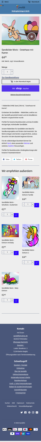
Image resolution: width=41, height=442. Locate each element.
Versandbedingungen (25, 406)
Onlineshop (20, 368)
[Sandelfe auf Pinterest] (29, 413)
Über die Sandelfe (20, 371)
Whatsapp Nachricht (20, 342)
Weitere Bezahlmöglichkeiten (20, 95)
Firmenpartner (20, 393)
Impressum (20, 403)
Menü (7, 2)
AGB (13, 403)
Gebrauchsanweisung (20, 374)
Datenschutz (30, 403)
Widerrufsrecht (12, 406)
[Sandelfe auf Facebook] (25, 413)
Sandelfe (22, 423)
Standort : (20, 345)
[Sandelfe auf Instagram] (33, 413)
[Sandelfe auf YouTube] (37, 413)
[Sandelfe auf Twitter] (21, 413)
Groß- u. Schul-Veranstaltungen (20, 383)
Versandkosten (18, 61)
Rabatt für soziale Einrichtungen (20, 387)
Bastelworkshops (20, 380)
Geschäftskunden (20, 390)
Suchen (7, 403)
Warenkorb (35, 2)
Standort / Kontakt (20, 365)
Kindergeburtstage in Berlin (20, 377)
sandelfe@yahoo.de (20, 336)
